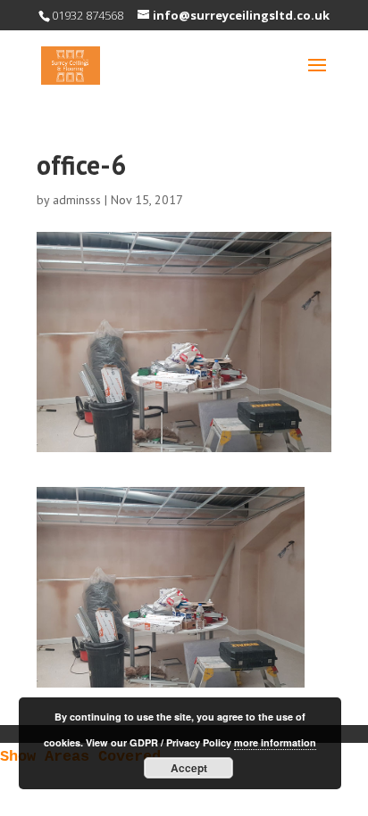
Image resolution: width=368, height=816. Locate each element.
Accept (189, 768)
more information (275, 742)
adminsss (77, 200)
